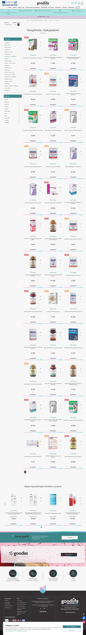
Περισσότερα (72, 630)
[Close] (81, 624)
